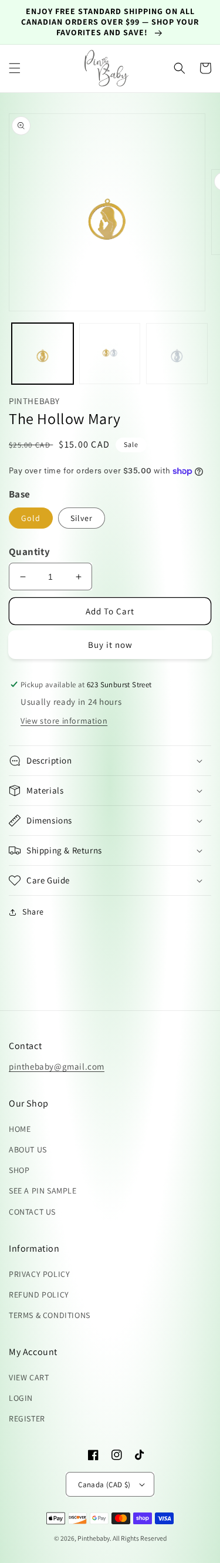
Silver (81, 518)
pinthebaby (93, 1538)
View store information (64, 720)
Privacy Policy (39, 1274)
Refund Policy (39, 1294)
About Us (28, 1149)
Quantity (29, 551)
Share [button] (33, 911)
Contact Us (32, 1211)
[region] (110, 22)
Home (20, 1129)
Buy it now (110, 644)
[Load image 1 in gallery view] (42, 354)
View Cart (29, 1377)
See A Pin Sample (43, 1190)
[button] (15, 68)
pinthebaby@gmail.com (56, 1066)
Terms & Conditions (49, 1315)
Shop (19, 1170)
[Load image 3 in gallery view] (177, 354)
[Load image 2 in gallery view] (110, 354)
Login (21, 1398)
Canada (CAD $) (104, 1485)
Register (27, 1418)
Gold (30, 518)
